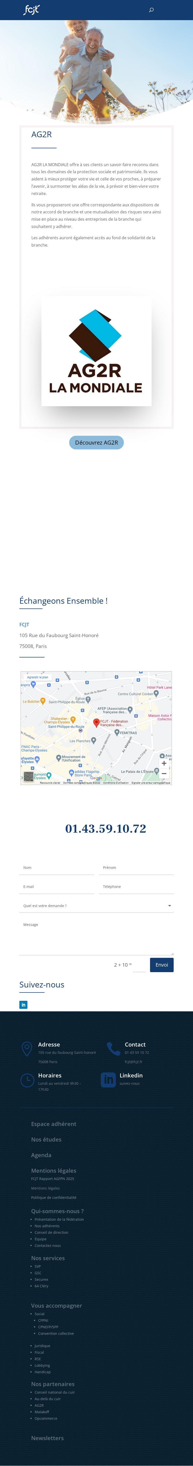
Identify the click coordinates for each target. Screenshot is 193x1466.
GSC (38, 1272)
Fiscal (39, 1352)
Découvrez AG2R (96, 442)
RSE (38, 1358)
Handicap (43, 1371)
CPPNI (43, 1320)
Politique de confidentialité (53, 1197)
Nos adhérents (47, 1225)
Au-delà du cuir (48, 1398)
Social (39, 1313)
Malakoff (42, 1411)
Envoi (162, 964)
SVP (38, 1266)
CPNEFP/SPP (48, 1327)
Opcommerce (46, 1418)
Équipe (40, 1239)
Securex (41, 1279)
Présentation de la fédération (59, 1219)
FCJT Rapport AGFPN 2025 (52, 1178)
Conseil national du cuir (55, 1392)
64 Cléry (41, 1286)
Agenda (41, 1155)
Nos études (46, 1139)
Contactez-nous (48, 1245)
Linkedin (131, 1075)
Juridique (42, 1345)
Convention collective (56, 1333)
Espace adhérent (53, 1123)
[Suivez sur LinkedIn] (23, 1005)
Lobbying (42, 1365)
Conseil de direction (51, 1232)
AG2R (39, 1405)
